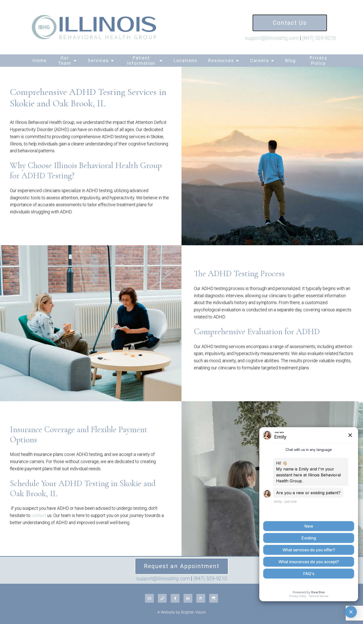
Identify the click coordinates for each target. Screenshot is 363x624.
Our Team (64, 60)
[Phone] (162, 598)
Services (98, 60)
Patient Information (141, 60)
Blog (290, 60)
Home (40, 60)
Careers (259, 60)
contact (38, 515)
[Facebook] (175, 598)
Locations (185, 60)
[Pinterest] (200, 598)
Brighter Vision (193, 612)
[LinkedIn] (187, 598)
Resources (221, 60)
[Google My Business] (213, 598)
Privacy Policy (318, 60)
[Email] (149, 598)
